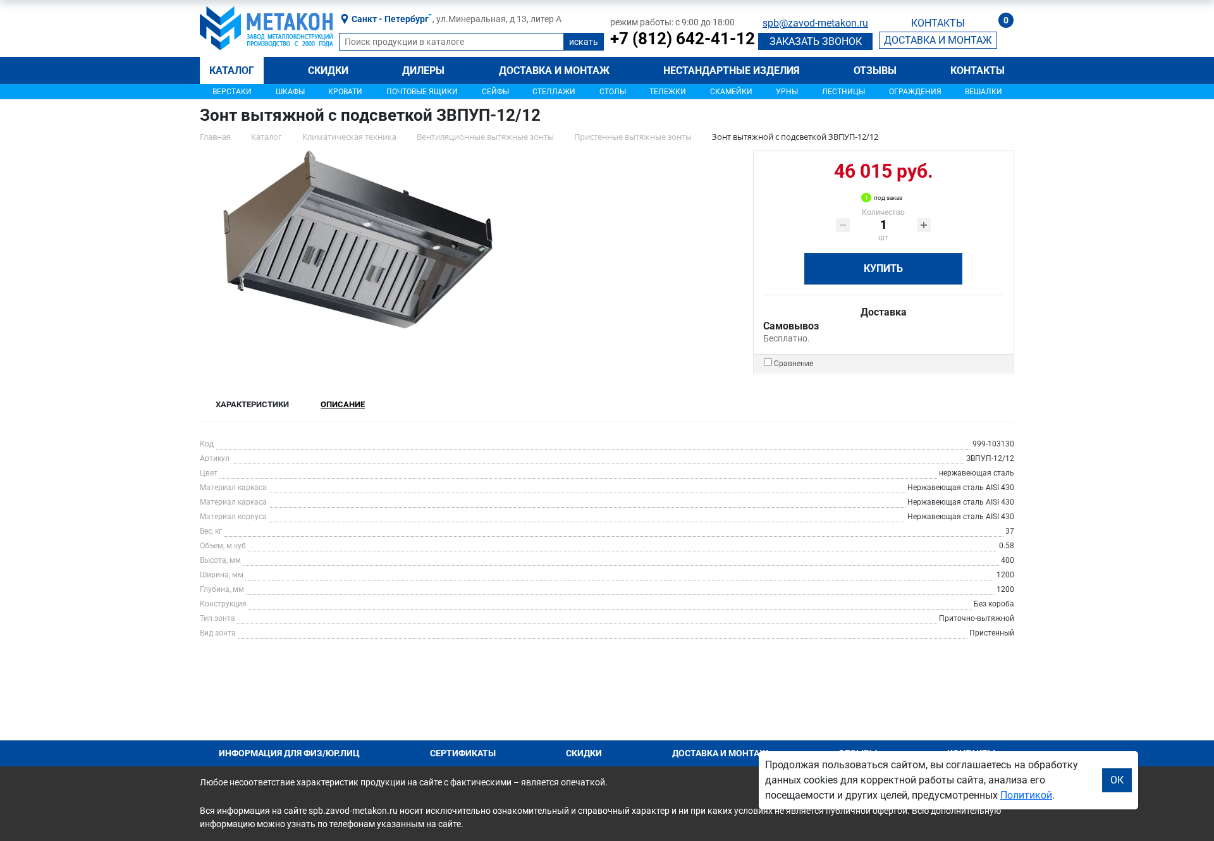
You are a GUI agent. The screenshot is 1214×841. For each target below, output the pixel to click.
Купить (883, 268)
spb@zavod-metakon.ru (815, 23)
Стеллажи (553, 91)
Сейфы (495, 91)
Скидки (328, 70)
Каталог (231, 70)
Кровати (345, 91)
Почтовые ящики (422, 91)
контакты (938, 23)
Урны (787, 91)
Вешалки (983, 91)
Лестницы (843, 91)
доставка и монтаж (938, 40)
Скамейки (731, 91)
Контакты (977, 70)
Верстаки (232, 91)
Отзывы (875, 70)
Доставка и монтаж (554, 70)
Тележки (667, 91)
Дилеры (423, 70)
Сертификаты (463, 753)
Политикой (1026, 795)
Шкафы (290, 91)
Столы (612, 91)
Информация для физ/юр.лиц (289, 753)
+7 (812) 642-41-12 (682, 38)
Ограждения (915, 91)
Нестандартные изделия (731, 70)
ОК (1117, 780)
